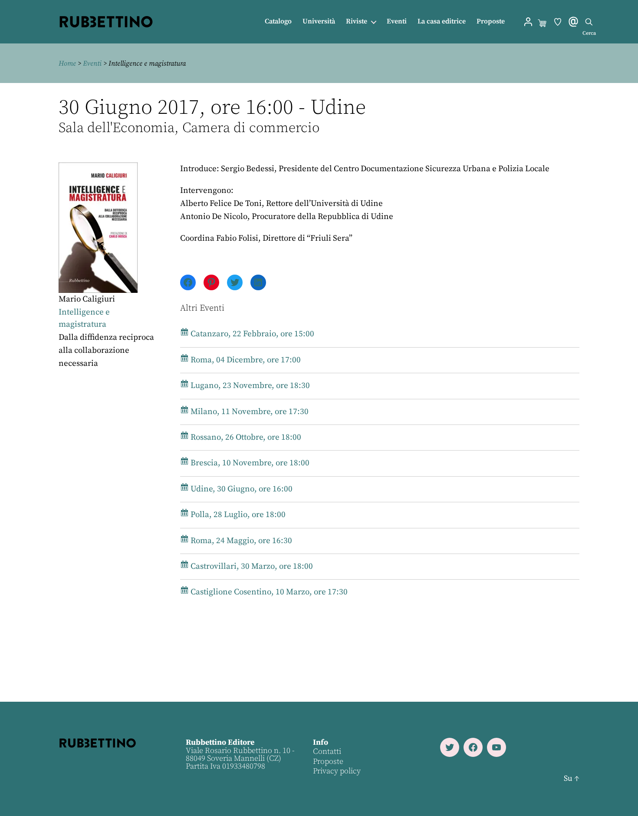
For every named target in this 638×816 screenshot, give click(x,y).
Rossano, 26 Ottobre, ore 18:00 (245, 437)
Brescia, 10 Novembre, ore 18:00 (249, 463)
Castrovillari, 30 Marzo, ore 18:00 (251, 566)
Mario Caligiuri (87, 299)
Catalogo (278, 21)
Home (67, 63)
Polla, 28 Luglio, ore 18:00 (237, 515)
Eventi (397, 21)
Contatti (327, 751)
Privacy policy (337, 771)
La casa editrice (442, 21)
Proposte (491, 21)
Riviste (356, 21)
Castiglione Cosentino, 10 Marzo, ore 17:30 (268, 592)
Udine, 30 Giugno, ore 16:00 (241, 489)
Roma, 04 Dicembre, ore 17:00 (245, 360)
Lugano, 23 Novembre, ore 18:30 (249, 386)
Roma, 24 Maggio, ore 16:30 (240, 541)
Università (319, 21)
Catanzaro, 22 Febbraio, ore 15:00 (251, 334)
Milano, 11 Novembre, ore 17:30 (249, 412)
